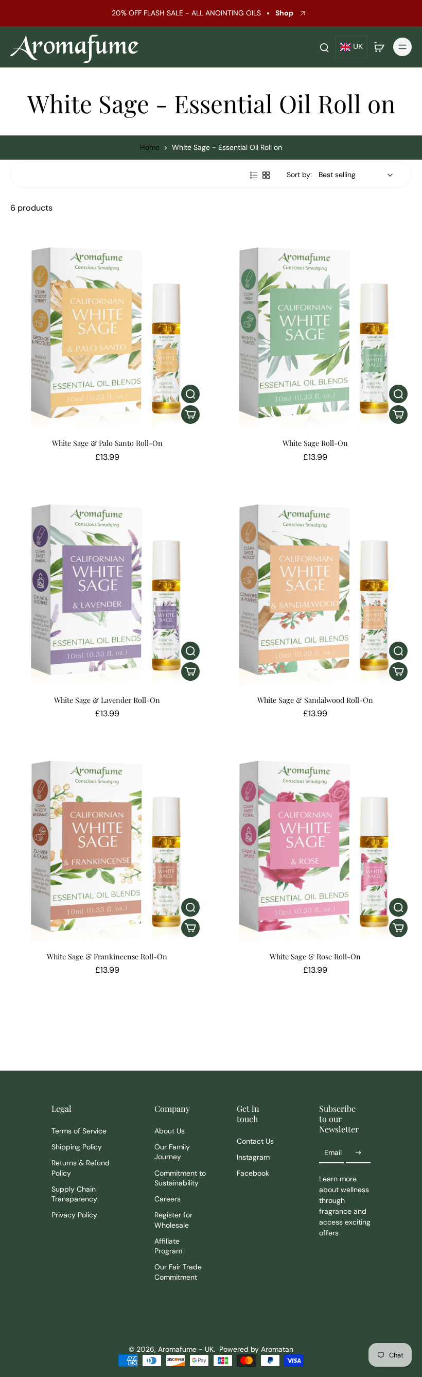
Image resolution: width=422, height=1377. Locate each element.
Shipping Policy (76, 1146)
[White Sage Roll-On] (315, 331)
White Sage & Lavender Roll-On (107, 700)
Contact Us (255, 1141)
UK (358, 46)
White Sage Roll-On (315, 443)
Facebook (253, 1173)
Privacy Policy (74, 1214)
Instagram (253, 1157)
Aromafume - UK (186, 1349)
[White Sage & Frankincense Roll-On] (107, 844)
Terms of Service (79, 1130)
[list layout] (254, 175)
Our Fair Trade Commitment (178, 1271)
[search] (324, 47)
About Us (169, 1130)
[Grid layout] (266, 175)
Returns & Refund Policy (80, 1167)
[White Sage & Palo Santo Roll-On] (107, 331)
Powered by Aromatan (256, 1349)
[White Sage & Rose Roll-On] (315, 844)
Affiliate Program (168, 1245)
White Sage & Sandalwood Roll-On (315, 700)
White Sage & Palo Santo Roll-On (107, 443)
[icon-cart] (378, 47)
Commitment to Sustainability (180, 1177)
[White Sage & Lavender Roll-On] (107, 588)
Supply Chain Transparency (74, 1193)
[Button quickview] (190, 394)
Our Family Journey (172, 1151)
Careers (167, 1198)
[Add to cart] (190, 414)
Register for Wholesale (173, 1219)
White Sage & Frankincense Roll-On (107, 956)
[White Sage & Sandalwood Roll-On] (315, 588)
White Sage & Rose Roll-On (315, 956)
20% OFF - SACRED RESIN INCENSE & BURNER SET (189, 13)
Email (333, 1152)
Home (150, 147)
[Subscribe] (358, 1153)
